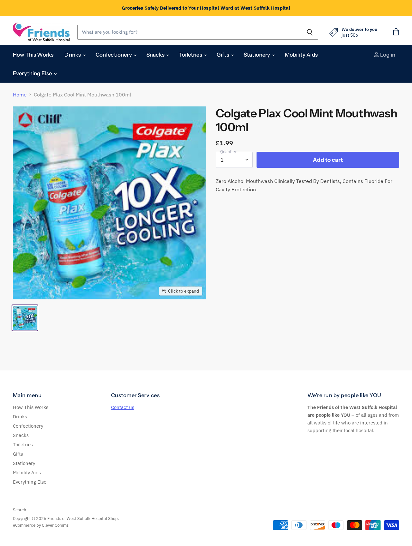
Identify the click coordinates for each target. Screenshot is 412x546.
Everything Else (33, 73)
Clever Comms (55, 525)
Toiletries (191, 54)
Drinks (73, 54)
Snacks (155, 54)
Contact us (122, 407)
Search (19, 510)
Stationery (257, 54)
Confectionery (114, 54)
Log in (387, 54)
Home (20, 94)
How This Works (33, 54)
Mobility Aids (301, 54)
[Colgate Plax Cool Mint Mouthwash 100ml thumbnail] (25, 318)
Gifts (223, 54)
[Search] (309, 32)
